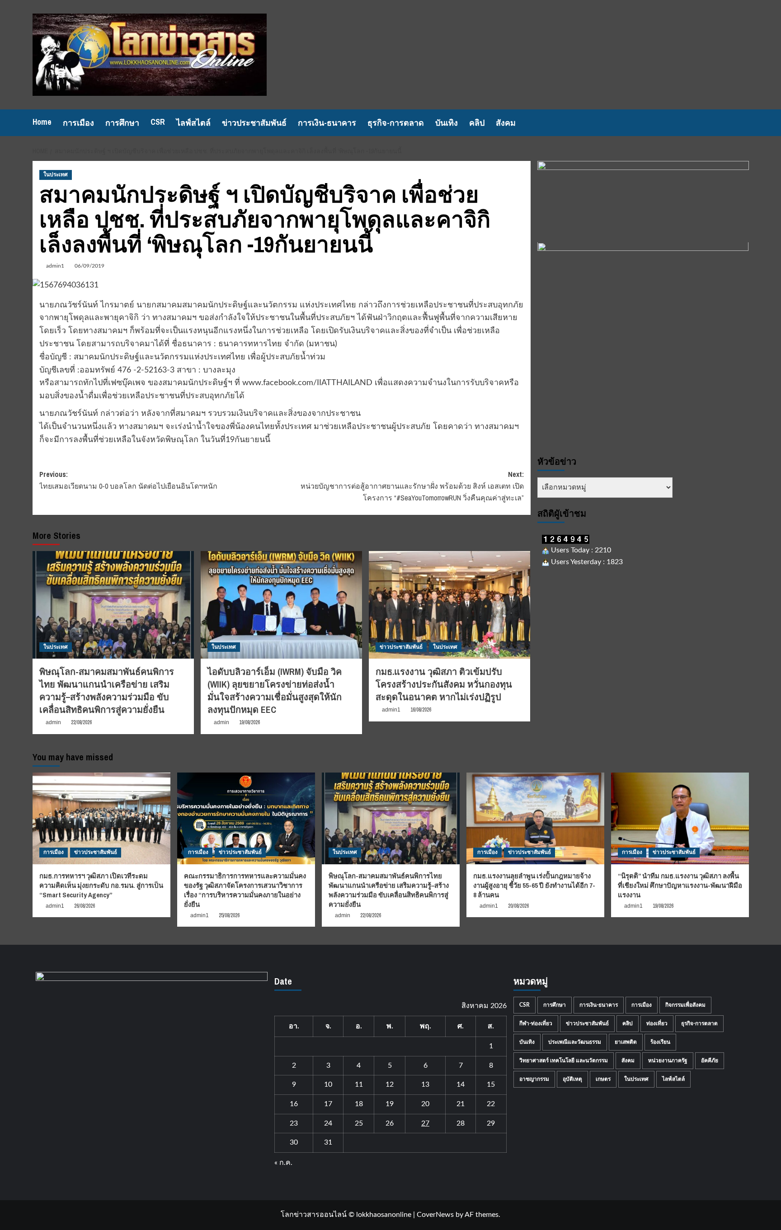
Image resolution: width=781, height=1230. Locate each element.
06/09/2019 (89, 266)
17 (328, 1103)
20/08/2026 (518, 906)
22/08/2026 (81, 722)
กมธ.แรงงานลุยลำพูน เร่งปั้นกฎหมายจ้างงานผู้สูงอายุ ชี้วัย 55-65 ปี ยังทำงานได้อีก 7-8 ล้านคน (534, 885)
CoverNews (435, 1214)
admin (53, 722)
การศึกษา (122, 122)
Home (42, 121)
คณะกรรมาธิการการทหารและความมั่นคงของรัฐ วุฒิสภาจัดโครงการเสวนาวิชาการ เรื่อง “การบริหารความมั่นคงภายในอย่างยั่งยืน (245, 890)
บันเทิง (446, 122)
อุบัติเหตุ (572, 1079)
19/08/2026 (249, 722)
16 (294, 1103)
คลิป (477, 122)
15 (491, 1084)
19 (390, 1103)
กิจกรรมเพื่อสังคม (685, 1005)
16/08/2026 (420, 709)
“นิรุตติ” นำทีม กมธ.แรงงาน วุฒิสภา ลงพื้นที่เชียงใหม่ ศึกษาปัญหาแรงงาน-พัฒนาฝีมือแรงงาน (680, 885)
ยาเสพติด (626, 1042)
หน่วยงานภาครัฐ (667, 1060)
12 (390, 1084)
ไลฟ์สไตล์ (193, 122)
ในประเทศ (55, 174)
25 (359, 1123)
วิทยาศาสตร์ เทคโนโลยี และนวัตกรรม (563, 1060)
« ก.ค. (283, 1162)
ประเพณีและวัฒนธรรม (574, 1042)
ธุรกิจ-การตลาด (395, 122)
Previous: (128, 480)
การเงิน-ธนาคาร (327, 122)
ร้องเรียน (660, 1042)
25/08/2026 (229, 915)
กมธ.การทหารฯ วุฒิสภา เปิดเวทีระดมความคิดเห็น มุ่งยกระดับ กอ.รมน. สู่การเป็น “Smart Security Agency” (101, 885)
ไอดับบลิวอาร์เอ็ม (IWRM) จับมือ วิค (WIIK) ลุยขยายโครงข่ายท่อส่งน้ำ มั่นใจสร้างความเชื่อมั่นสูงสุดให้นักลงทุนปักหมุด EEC (274, 690)
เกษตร (603, 1079)
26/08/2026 (84, 906)
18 (359, 1103)
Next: (412, 485)
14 (460, 1084)
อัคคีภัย (709, 1060)
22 (491, 1103)
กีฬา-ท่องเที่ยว (535, 1023)
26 (390, 1123)
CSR (158, 121)
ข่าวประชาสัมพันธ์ (254, 122)
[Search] (743, 123)
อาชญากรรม (534, 1079)
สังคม (506, 122)
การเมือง (78, 122)
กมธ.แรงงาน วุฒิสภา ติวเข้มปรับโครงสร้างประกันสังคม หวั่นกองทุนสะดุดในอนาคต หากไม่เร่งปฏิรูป (444, 684)
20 (425, 1103)
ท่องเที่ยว (657, 1023)
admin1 (55, 266)
